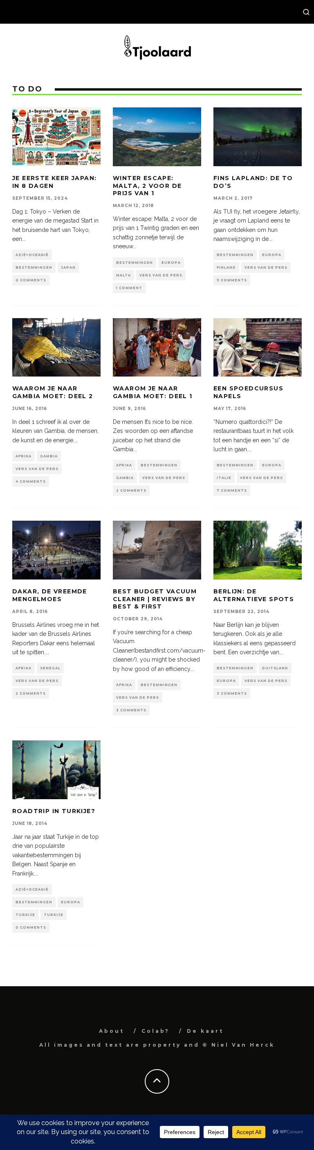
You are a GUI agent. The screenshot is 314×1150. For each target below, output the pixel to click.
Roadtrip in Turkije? (53, 811)
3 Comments (131, 710)
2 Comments (131, 490)
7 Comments (232, 490)
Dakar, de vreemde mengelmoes (49, 595)
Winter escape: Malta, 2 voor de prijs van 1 (147, 185)
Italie (224, 478)
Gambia (49, 456)
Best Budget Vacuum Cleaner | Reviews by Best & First (155, 599)
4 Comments (31, 481)
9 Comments (232, 280)
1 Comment (129, 288)
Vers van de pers (160, 275)
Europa (171, 263)
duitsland (275, 668)
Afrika (23, 456)
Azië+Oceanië (32, 255)
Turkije (25, 915)
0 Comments (31, 280)
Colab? (155, 1031)
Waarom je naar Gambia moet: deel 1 (153, 392)
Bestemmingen (34, 267)
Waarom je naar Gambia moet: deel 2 (52, 392)
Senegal (50, 668)
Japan (68, 267)
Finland (226, 267)
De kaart (205, 1031)
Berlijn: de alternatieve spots (253, 595)
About (111, 1031)
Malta (123, 275)
